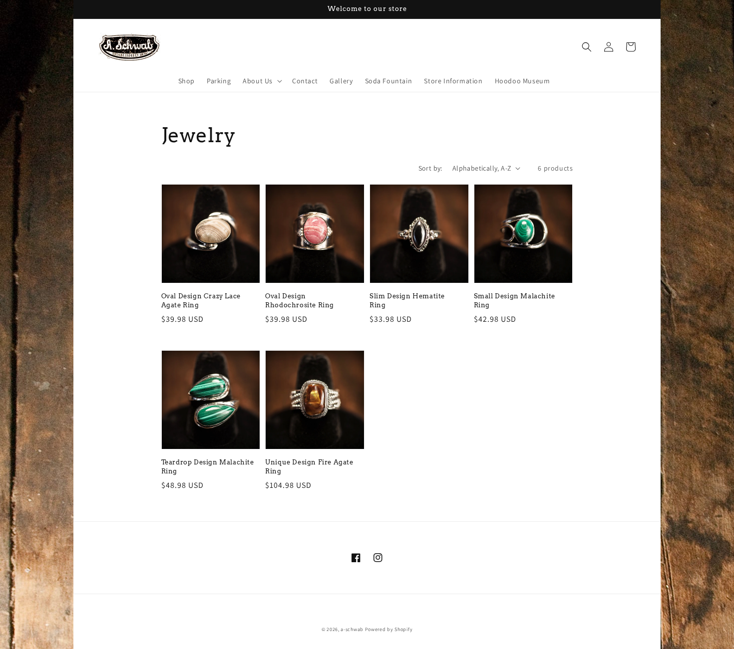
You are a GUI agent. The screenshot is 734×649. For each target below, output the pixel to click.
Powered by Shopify (389, 629)
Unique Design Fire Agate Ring (309, 466)
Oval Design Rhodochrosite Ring (299, 300)
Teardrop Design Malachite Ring (207, 466)
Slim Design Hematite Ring (407, 300)
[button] (261, 80)
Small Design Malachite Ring (514, 300)
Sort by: (430, 168)
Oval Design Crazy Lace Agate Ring (201, 300)
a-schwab (352, 629)
